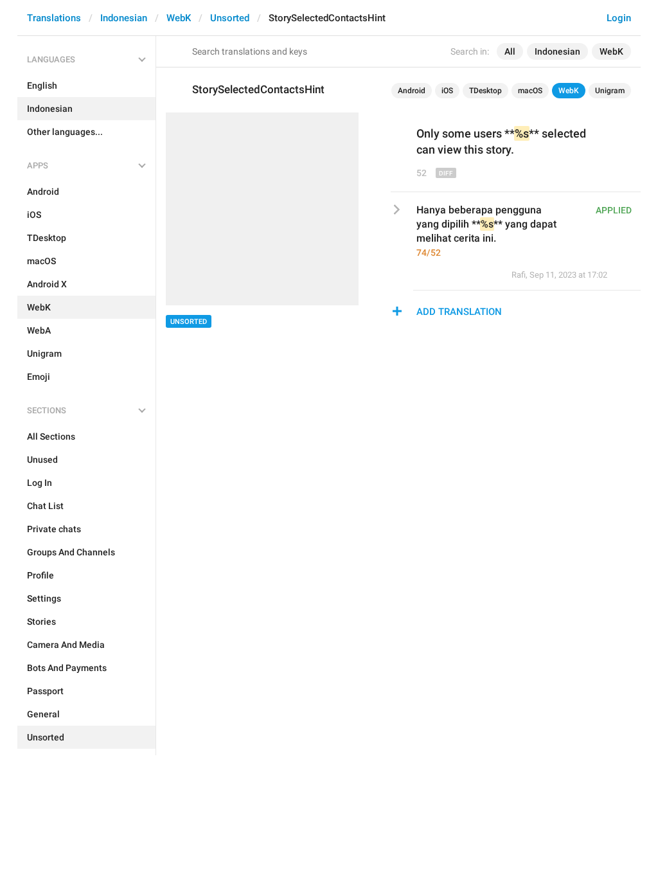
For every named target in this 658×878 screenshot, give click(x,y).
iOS (447, 90)
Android (411, 90)
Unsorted (229, 18)
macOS (530, 90)
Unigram (610, 90)
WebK (178, 18)
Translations (54, 18)
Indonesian (123, 18)
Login (619, 18)
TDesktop (485, 90)
